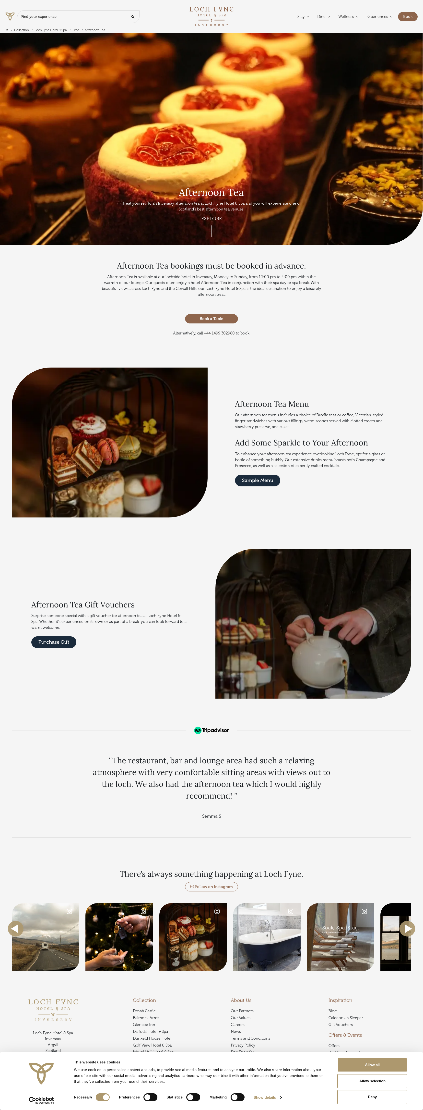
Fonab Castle (144, 1011)
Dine (75, 30)
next (407, 929)
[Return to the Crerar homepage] (11, 16)
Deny (372, 1097)
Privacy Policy (243, 1045)
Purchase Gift (53, 642)
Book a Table (211, 319)
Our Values (240, 1018)
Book (410, 16)
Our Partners (242, 1011)
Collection (21, 30)
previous (16, 929)
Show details (265, 1097)
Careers (238, 1025)
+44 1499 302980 (219, 333)
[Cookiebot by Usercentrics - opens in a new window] (41, 1100)
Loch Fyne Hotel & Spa (51, 30)
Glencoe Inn (144, 1025)
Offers (334, 1046)
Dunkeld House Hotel (152, 1038)
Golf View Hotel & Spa (152, 1045)
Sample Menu (257, 480)
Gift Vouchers (341, 1025)
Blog (333, 1011)
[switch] (150, 1097)
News (236, 1031)
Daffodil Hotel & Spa (150, 1031)
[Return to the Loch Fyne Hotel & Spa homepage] (211, 16)
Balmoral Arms (146, 1018)
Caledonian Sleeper (346, 1018)
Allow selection (372, 1081)
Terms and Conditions (250, 1038)
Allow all (372, 1065)
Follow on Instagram (213, 887)
